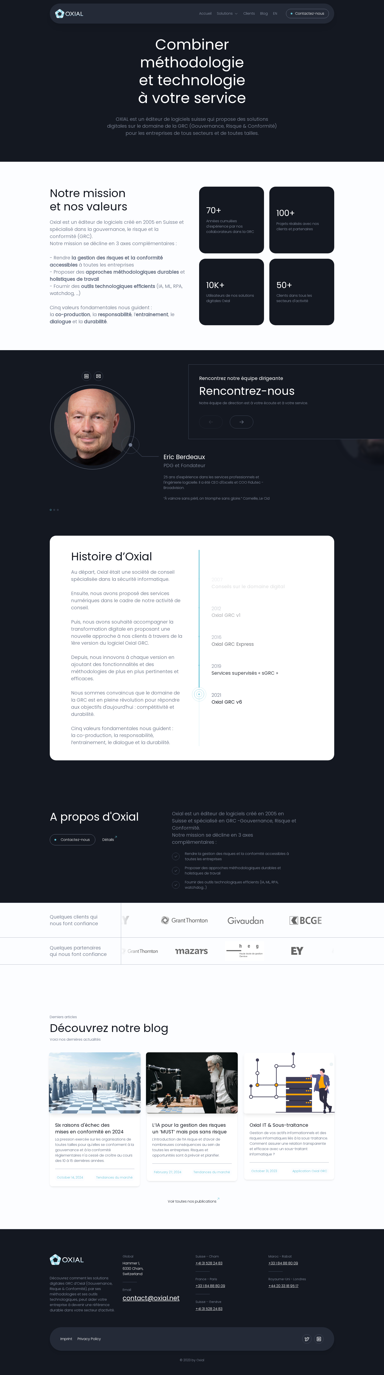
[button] (227, 13)
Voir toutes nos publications (192, 1201)
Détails (108, 839)
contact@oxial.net (151, 1298)
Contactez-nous (309, 13)
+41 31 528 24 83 (209, 1263)
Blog (264, 13)
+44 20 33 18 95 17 (283, 1285)
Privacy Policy (89, 1338)
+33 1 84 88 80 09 (210, 1285)
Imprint (66, 1338)
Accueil (205, 13)
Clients (249, 13)
